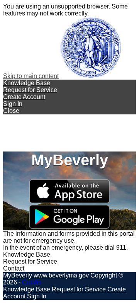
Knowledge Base (26, 289)
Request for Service (79, 289)
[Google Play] (69, 226)
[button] (69, 110)
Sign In (36, 296)
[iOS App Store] (69, 201)
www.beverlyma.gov (62, 275)
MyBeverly (18, 275)
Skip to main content (31, 76)
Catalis (31, 282)
